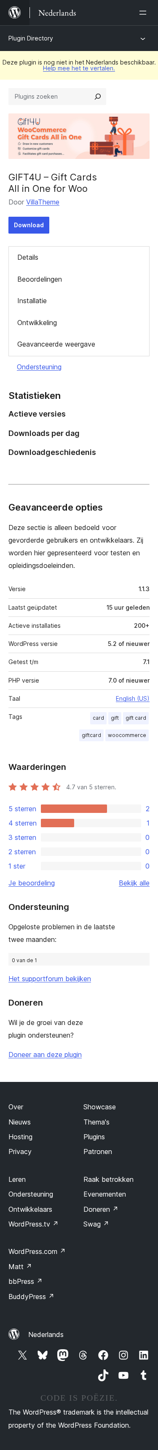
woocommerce (127, 735)
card (98, 718)
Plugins (94, 1137)
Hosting (20, 1137)
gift (115, 718)
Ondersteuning (39, 367)
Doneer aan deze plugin (45, 1054)
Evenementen (104, 1194)
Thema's (96, 1122)
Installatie (32, 300)
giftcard (91, 735)
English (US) (133, 698)
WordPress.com (37, 1251)
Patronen (97, 1151)
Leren (17, 1179)
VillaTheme (42, 202)
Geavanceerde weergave (56, 344)
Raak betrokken (108, 1179)
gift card (136, 718)
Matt (20, 1266)
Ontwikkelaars (30, 1209)
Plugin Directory (30, 38)
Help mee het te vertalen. (79, 68)
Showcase (99, 1107)
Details (27, 257)
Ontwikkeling (37, 322)
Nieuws (19, 1122)
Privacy (20, 1151)
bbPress (25, 1281)
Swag (96, 1224)
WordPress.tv (33, 1224)
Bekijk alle (134, 883)
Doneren (100, 1209)
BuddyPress (31, 1296)
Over (15, 1107)
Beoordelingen (39, 279)
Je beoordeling (31, 883)
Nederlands (46, 1334)
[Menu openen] (144, 12)
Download (29, 225)
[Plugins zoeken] (97, 96)
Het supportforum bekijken (49, 978)
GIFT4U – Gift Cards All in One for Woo (52, 183)
